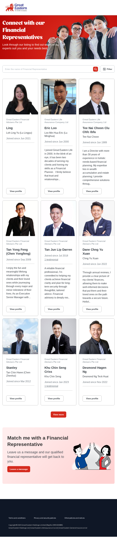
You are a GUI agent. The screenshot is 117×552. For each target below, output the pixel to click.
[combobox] (49, 69)
